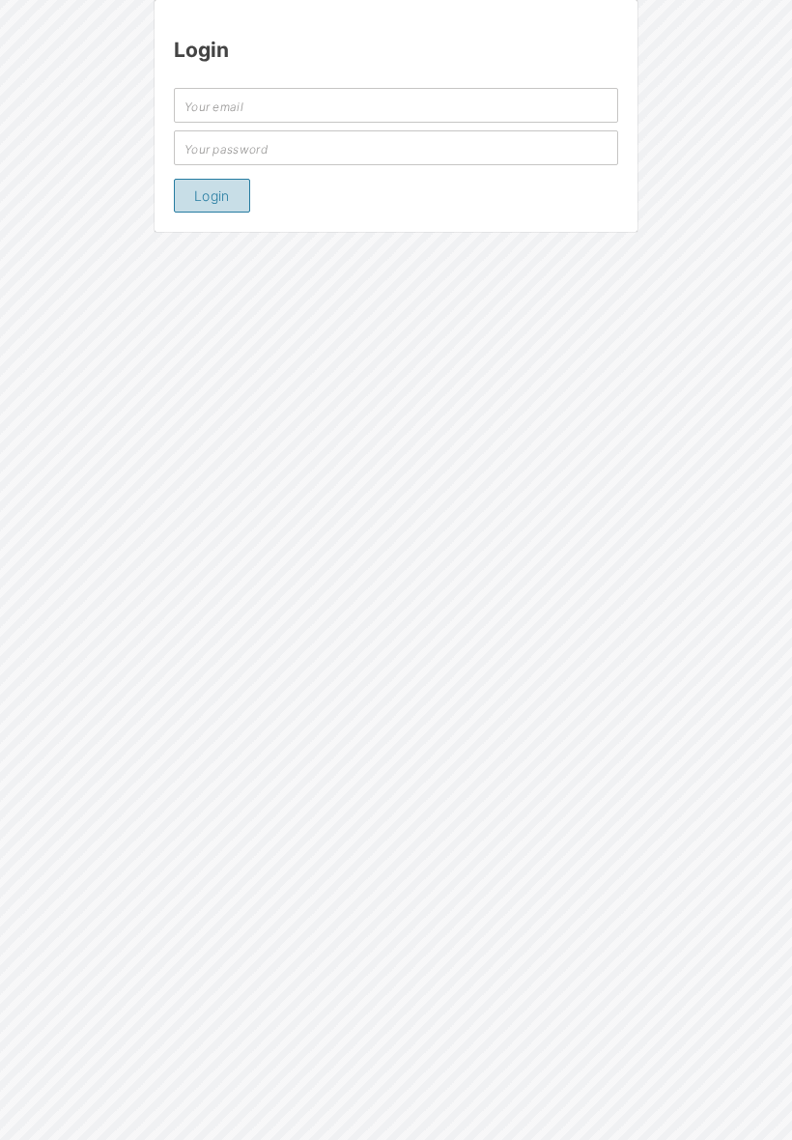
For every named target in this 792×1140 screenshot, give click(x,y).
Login (212, 195)
